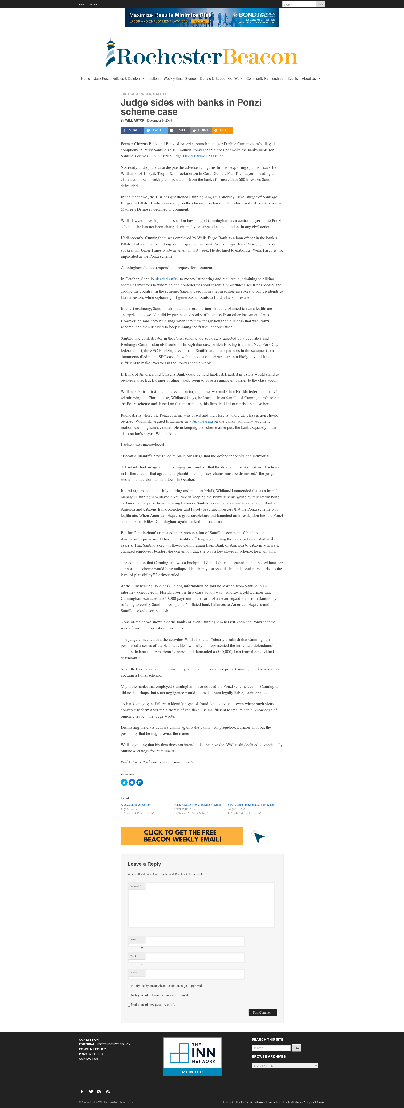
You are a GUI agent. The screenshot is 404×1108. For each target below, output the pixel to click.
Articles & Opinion (127, 78)
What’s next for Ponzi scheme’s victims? (198, 805)
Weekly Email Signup (180, 78)
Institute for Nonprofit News (306, 1102)
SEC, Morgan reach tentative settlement (251, 805)
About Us (309, 78)
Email (136, 957)
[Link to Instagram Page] (100, 1089)
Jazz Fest (101, 78)
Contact (93, 4)
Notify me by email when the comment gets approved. (166, 985)
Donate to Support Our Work (221, 78)
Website (134, 972)
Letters (154, 78)
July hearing (202, 421)
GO (320, 4)
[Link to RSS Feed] (108, 1089)
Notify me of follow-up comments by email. (160, 995)
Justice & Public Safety (144, 93)
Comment (135, 885)
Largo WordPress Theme (258, 1102)
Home (82, 4)
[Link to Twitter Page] (92, 1089)
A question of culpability (135, 805)
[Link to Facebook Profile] (83, 1089)
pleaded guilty (166, 278)
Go (297, 1048)
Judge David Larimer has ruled (198, 155)
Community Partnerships (264, 78)
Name (136, 940)
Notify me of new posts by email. (153, 1004)
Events (292, 78)
